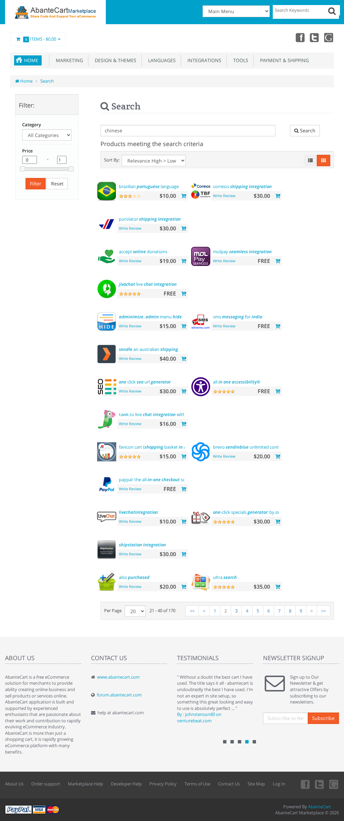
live (148, 284)
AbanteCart (319, 807)
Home (31, 60)
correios (242, 186)
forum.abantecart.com (119, 695)
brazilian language (149, 186)
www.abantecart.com (118, 677)
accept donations (143, 251)
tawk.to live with (158, 414)
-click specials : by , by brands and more (276, 512)
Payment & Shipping (283, 60)
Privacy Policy (163, 784)
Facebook (300, 37)
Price (27, 151)
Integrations (203, 60)
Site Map (256, 784)
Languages (160, 60)
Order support (45, 784)
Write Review (224, 195)
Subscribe (323, 718)
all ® (236, 382)
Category (31, 125)
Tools (239, 60)
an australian (148, 349)
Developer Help (126, 784)
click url (145, 382)
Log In (279, 784)
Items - (40, 39)
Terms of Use (197, 784)
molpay (242, 251)
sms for (237, 317)
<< (192, 611)
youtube (329, 37)
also (134, 577)
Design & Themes (114, 60)
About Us (14, 784)
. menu (150, 317)
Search (47, 81)
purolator (150, 219)
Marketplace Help (85, 784)
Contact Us (229, 784)
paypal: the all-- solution (158, 479)
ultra (225, 577)
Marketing (68, 60)
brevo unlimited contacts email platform (276, 447)
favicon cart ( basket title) (164, 447)
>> (323, 611)
